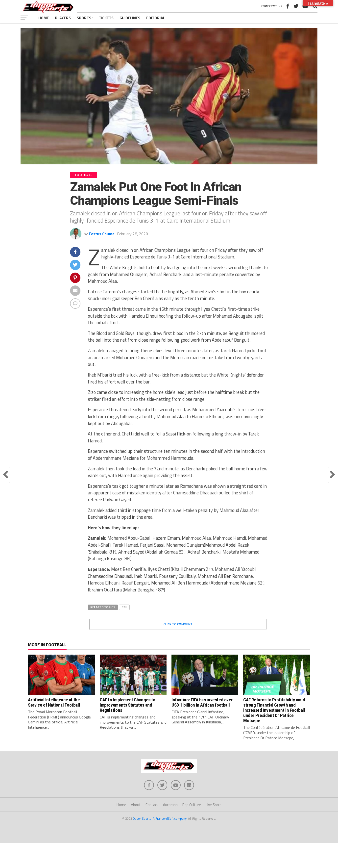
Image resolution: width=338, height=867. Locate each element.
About (136, 805)
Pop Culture (191, 805)
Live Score (213, 805)
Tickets (106, 18)
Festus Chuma (102, 234)
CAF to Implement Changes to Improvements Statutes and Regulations (127, 705)
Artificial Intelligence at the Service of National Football (54, 702)
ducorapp (170, 805)
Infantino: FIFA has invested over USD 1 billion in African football (202, 702)
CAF (124, 607)
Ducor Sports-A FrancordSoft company (160, 818)
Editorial (155, 18)
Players (63, 18)
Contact (151, 805)
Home (43, 18)
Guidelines (130, 18)
